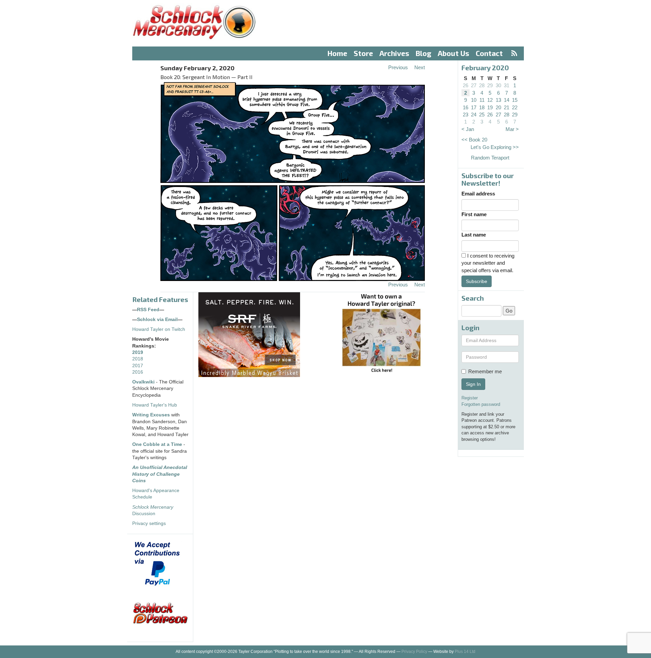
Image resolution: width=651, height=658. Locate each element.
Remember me (485, 371)
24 (473, 114)
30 (498, 85)
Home (337, 53)
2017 (137, 365)
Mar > (512, 129)
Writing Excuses (151, 414)
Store (363, 53)
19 (490, 107)
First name (474, 214)
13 (498, 100)
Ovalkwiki (144, 381)
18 (482, 107)
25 (482, 114)
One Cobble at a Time (157, 444)
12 (490, 100)
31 (506, 85)
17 (473, 107)
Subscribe (476, 281)
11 (482, 100)
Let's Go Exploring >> (495, 147)
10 (473, 100)
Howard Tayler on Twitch (158, 329)
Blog (423, 53)
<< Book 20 (474, 140)
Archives (394, 53)
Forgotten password (480, 404)
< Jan (467, 129)
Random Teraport (490, 158)
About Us (453, 53)
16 (465, 107)
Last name (473, 235)
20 (498, 107)
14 (506, 100)
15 (514, 100)
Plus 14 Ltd (465, 651)
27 (473, 85)
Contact (489, 53)
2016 (137, 372)
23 (465, 114)
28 (482, 85)
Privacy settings (149, 523)
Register (469, 397)
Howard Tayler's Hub (154, 405)
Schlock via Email (157, 319)
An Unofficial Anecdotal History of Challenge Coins (159, 474)
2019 (137, 352)
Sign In (473, 384)
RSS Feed (148, 309)
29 (490, 85)
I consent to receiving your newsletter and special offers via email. (487, 263)
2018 (137, 358)
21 (506, 107)
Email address (478, 193)
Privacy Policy (414, 651)
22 (514, 107)
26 (465, 85)
